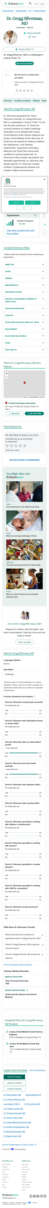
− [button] (7, 376)
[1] (16, 90)
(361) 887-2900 (35, 413)
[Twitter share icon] (41, 1197)
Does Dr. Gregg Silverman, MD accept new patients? (22, 956)
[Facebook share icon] (31, 1197)
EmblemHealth (11, 285)
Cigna (7, 343)
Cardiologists (21, 10)
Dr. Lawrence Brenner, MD (14, 1099)
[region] (24, 194)
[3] (24, 90)
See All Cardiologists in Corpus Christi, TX (19, 1144)
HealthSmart (11, 329)
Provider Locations (22, 100)
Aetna (8, 271)
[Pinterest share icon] (45, 1197)
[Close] (44, 179)
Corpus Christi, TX (26, 49)
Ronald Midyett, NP (33, 1094)
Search (30, 3)
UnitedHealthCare (13, 292)
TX (30, 10)
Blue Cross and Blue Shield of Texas (22, 322)
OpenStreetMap (33, 397)
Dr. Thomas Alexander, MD (14, 1113)
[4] (28, 90)
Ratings (36, 100)
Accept (32, 202)
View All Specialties (37, 1070)
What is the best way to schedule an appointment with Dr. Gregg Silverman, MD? (23, 936)
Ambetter (9, 264)
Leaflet (25, 397)
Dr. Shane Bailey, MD (12, 1094)
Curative (9, 315)
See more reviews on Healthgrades (24, 459)
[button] (34, 696)
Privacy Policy (15, 194)
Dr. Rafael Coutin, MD (12, 1136)
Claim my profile (24, 642)
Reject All (16, 202)
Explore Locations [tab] (14, 1082)
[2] (20, 90)
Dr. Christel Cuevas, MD (13, 1108)
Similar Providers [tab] (14, 1077)
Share (34, 37)
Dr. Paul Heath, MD (32, 1104)
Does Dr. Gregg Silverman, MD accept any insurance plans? (22, 946)
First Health (11, 350)
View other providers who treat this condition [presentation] (20, 232)
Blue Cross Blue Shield (16, 336)
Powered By (6, 1149)
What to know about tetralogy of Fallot (21, 535)
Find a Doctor (7, 10)
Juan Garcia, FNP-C (12, 1104)
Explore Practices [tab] (14, 1088)
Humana (8, 278)
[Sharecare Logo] (16, 3)
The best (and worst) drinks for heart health (23, 565)
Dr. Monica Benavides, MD (14, 1131)
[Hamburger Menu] (6, 3)
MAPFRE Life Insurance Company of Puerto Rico (21, 300)
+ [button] (7, 373)
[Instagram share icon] (34, 1197)
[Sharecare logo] (24, 1195)
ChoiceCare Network (14, 308)
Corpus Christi (39, 10)
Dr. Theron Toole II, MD (13, 1117)
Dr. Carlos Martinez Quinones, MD (17, 1122)
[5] (32, 90)
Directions (15, 413)
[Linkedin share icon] (38, 1197)
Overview (8, 100)
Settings (24, 207)
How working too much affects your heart (22, 506)
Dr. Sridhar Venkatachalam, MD (16, 1127)
